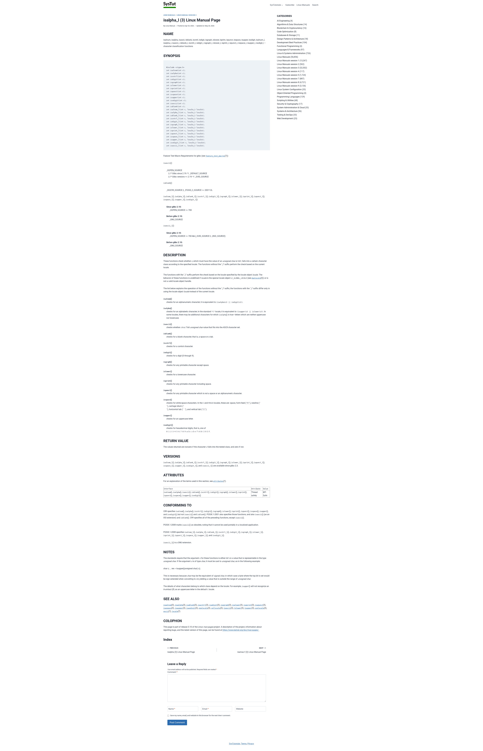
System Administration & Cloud (291, 107)
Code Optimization (285, 31)
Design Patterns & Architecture (290, 39)
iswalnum (167, 605)
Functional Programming (288, 46)
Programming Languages (288, 97)
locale (175, 611)
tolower (237, 608)
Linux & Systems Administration (291, 53)
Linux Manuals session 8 (288, 82)
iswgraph (225, 605)
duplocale (256, 278)
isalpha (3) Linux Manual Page (181, 650)
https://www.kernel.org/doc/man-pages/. (241, 630)
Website (239, 709)
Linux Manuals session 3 (186, 15)
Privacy (250, 743)
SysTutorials (234, 743)
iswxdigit (190, 608)
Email (205, 709)
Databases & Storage (286, 35)
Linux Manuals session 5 (288, 75)
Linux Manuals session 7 (288, 78)
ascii (165, 611)
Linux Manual (170, 26)
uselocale (259, 608)
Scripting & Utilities (285, 100)
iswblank (190, 605)
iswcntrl (202, 605)
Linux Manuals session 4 (288, 71)
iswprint (248, 605)
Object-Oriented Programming (290, 93)
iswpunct (259, 605)
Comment (172, 672)
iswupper (179, 608)
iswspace (167, 608)
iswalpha (179, 605)
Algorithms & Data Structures (290, 24)
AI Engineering (283, 21)
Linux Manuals (303, 5)
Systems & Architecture (287, 111)
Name (171, 709)
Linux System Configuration (289, 89)
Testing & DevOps (285, 115)
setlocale (215, 608)
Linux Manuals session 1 (288, 60)
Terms (244, 743)
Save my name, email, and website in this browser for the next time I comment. (200, 715)
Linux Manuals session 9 (288, 86)
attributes (218, 481)
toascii (227, 608)
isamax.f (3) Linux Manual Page (251, 650)
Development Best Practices (289, 42)
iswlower (236, 605)
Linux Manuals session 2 (288, 64)
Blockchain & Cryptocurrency (289, 28)
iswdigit (213, 605)
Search (315, 5)
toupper (248, 608)
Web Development (285, 118)
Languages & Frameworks (288, 49)
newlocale (203, 608)
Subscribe (289, 5)
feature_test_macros (215, 156)
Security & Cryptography (287, 104)
